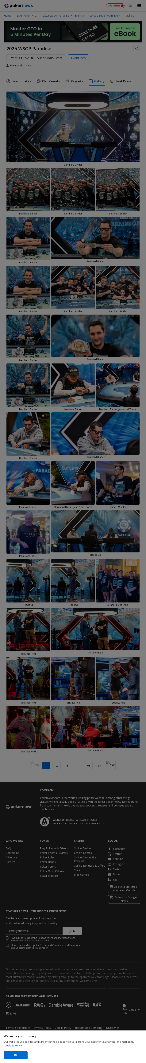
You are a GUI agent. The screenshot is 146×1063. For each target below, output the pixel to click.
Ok (15, 1055)
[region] (73, 1046)
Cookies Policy (13, 1045)
